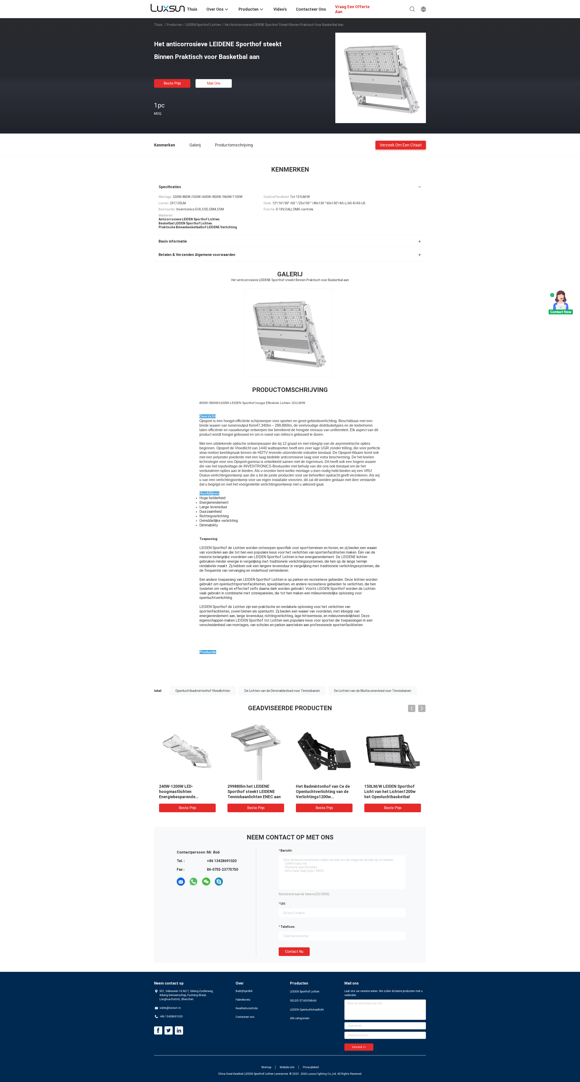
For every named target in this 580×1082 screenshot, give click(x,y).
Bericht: (286, 850)
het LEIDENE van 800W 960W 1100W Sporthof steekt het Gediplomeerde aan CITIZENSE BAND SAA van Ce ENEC (391, 797)
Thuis (158, 25)
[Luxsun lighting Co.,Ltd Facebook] (158, 1030)
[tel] (231, 882)
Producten (174, 25)
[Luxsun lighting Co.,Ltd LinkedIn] (179, 1030)
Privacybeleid (311, 1067)
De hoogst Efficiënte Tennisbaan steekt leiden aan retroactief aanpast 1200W (323, 791)
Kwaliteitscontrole (247, 1008)
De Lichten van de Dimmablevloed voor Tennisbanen (282, 691)
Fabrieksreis (243, 999)
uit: (283, 903)
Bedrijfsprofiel (244, 991)
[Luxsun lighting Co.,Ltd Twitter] (168, 1030)
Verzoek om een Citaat (401, 144)
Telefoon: (287, 927)
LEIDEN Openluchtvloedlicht (307, 1009)
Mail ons (213, 83)
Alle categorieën (299, 1018)
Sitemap (266, 1067)
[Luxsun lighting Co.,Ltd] (168, 7)
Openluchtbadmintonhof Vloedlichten (202, 691)
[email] (181, 882)
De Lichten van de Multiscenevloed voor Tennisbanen (372, 691)
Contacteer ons (245, 1017)
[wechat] (206, 882)
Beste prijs (172, 83)
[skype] (219, 882)
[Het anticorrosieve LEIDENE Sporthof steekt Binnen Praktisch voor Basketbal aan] (380, 78)
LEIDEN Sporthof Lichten (203, 25)
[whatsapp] (193, 882)
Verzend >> (359, 1047)
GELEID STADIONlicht (303, 1000)
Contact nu (294, 951)
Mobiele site (287, 1067)
